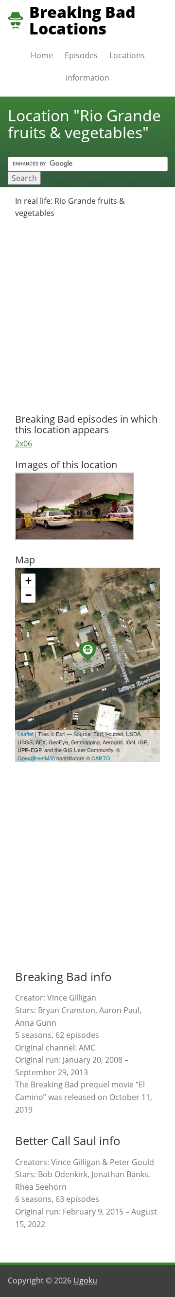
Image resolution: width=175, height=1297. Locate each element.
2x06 (23, 443)
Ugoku (85, 1280)
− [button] (28, 595)
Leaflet (26, 734)
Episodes (81, 55)
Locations (127, 55)
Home (42, 55)
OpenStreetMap (36, 758)
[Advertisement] (87, 317)
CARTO (100, 758)
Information (87, 77)
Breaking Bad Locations (82, 20)
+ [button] (28, 581)
